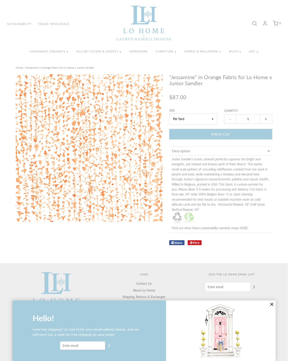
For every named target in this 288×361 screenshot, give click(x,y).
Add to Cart (220, 134)
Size (172, 110)
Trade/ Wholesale (53, 24)
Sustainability (19, 24)
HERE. (244, 228)
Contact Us (144, 283)
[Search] (252, 23)
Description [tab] (181, 151)
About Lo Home (144, 290)
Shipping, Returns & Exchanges (143, 297)
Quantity (231, 110)
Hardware (138, 51)
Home (19, 67)
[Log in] (263, 23)
